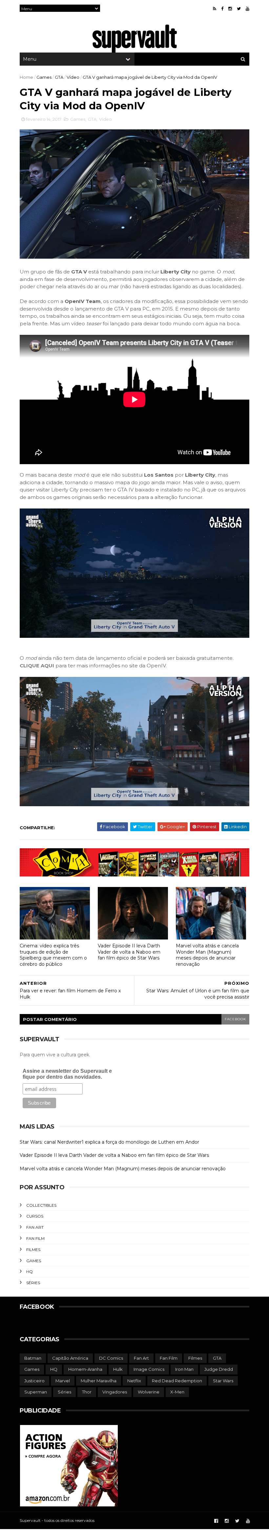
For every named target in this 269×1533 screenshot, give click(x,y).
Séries (33, 1282)
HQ (29, 1271)
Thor (87, 1391)
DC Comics (111, 1358)
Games (44, 77)
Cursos (34, 1216)
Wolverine (148, 1391)
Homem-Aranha (85, 1369)
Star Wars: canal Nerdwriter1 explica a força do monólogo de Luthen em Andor (109, 1142)
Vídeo (73, 77)
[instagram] (230, 8)
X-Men (177, 1391)
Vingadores (114, 1391)
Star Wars (223, 1380)
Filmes (33, 1249)
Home (26, 77)
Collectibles (41, 1205)
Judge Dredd (218, 1369)
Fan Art (35, 1227)
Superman (35, 1391)
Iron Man (184, 1369)
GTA (59, 77)
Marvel (62, 1380)
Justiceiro (34, 1380)
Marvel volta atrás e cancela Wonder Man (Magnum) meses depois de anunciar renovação (207, 955)
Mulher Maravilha (98, 1380)
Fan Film (35, 1238)
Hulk (118, 1369)
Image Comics (149, 1369)
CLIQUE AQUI (37, 665)
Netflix (134, 1380)
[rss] (214, 8)
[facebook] (222, 8)
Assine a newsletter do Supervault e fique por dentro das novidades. (67, 1074)
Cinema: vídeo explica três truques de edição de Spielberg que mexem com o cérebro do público (53, 955)
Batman (32, 1358)
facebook (235, 1019)
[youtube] (247, 8)
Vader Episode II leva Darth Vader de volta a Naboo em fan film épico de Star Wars (129, 952)
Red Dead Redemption (177, 1380)
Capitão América (70, 1358)
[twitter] (239, 8)
